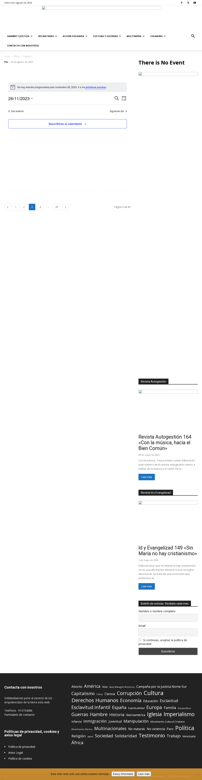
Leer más (146, 477)
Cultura (154, 693)
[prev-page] (7, 207)
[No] (197, 774)
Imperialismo (179, 714)
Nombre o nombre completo (157, 611)
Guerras (79, 714)
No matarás (136, 729)
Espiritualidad (136, 708)
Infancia (76, 721)
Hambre (99, 714)
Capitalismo (83, 693)
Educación (150, 701)
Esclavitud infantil (90, 707)
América (92, 686)
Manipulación (136, 721)
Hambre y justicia (18, 36)
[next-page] (65, 207)
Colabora (156, 36)
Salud (90, 736)
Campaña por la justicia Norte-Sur (161, 687)
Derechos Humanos (94, 700)
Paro (170, 729)
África (77, 742)
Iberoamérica (135, 715)
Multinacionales (110, 728)
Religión (78, 736)
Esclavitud (169, 701)
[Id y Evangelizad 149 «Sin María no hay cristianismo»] (168, 522)
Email (141, 626)
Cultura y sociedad (105, 36)
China (99, 694)
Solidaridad (126, 736)
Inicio (7, 56)
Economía (130, 700)
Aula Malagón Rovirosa (122, 686)
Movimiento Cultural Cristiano (168, 721)
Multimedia (134, 36)
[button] (193, 36)
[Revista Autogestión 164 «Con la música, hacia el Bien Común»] (168, 411)
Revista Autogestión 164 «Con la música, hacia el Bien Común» (164, 442)
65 (56, 207)
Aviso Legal (15, 752)
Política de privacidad (21, 747)
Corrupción (129, 693)
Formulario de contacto (19, 714)
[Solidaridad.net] (101, 18)
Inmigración (95, 721)
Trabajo (174, 736)
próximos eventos (96, 87)
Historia (116, 715)
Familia (170, 708)
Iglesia (154, 714)
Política (184, 728)
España (119, 707)
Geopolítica (184, 708)
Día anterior (17, 111)
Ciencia (110, 694)
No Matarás (46, 36)
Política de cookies (20, 758)
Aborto (76, 686)
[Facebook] (182, 3)
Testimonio (152, 735)
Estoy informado (123, 773)
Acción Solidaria (73, 36)
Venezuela (188, 736)
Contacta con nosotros (23, 45)
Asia (105, 687)
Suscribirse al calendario (65, 124)
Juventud (115, 721)
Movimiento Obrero (82, 729)
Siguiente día (117, 111)
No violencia (156, 729)
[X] (188, 3)
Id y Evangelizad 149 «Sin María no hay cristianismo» (167, 550)
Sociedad (104, 736)
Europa (154, 707)
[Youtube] (195, 3)
